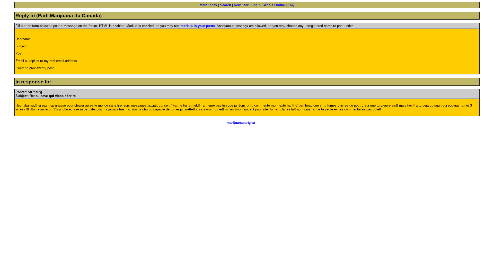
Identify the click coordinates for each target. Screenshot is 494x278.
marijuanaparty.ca (241, 123)
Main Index (208, 5)
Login (256, 5)
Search (225, 5)
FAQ (291, 5)
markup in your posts (198, 26)
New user (241, 5)
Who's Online (274, 5)
